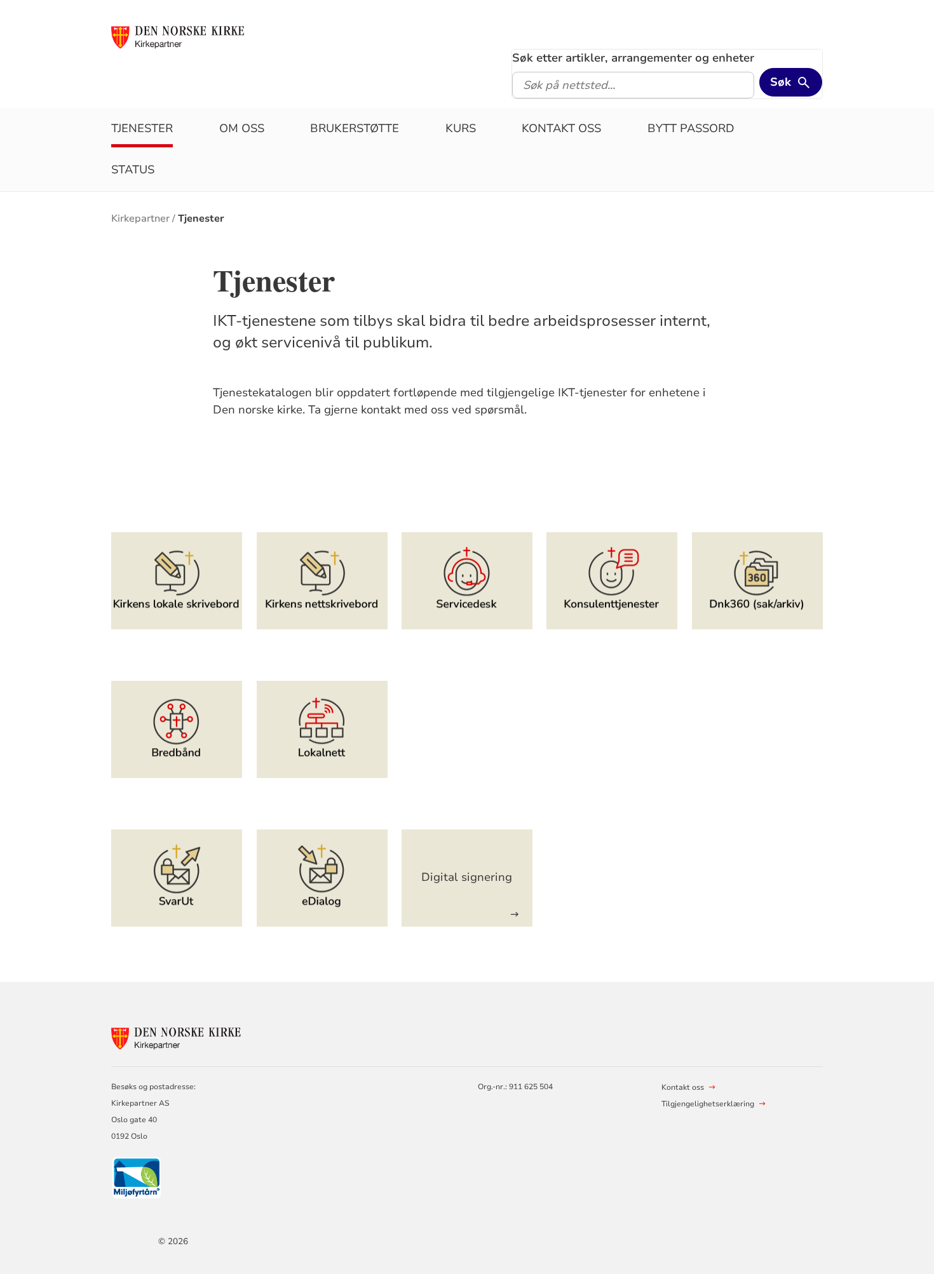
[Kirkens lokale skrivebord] (176, 580)
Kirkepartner (140, 218)
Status (132, 169)
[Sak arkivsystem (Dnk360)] (757, 580)
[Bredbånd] (176, 729)
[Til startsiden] (183, 36)
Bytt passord (690, 128)
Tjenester (142, 128)
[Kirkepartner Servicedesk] (467, 580)
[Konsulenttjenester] (611, 580)
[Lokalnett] (322, 729)
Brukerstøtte (354, 128)
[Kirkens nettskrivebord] (322, 580)
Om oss (241, 128)
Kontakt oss (561, 128)
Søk (780, 82)
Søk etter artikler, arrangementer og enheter (633, 57)
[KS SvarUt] (176, 878)
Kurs (460, 128)
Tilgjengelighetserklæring (707, 1104)
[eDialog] (322, 878)
